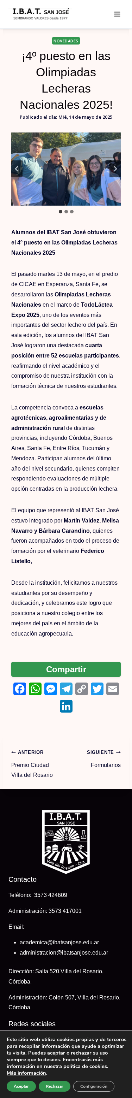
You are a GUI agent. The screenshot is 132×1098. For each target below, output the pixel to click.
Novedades (66, 40)
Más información (26, 1073)
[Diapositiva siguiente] (115, 168)
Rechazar (54, 1086)
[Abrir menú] (117, 13)
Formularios (104, 759)
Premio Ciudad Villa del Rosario (32, 764)
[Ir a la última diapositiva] (17, 168)
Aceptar (21, 1086)
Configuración (93, 1086)
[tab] (60, 211)
